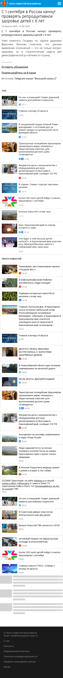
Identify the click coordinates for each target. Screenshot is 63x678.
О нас (7, 640)
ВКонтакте (23, 483)
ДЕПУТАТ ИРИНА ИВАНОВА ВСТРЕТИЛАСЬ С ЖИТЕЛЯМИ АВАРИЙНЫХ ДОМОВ (35, 352)
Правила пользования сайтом (19, 661)
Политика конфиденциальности (20, 656)
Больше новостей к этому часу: (35, 211)
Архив (7, 666)
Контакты (9, 646)
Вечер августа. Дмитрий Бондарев (37, 379)
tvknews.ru (39, 480)
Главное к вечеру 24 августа (33, 111)
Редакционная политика (16, 651)
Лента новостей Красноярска (19, 672)
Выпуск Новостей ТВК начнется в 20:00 (39, 525)
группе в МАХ (9, 483)
